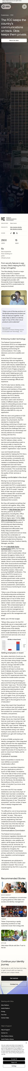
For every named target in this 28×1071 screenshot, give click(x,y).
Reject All (14, 1062)
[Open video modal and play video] (14, 297)
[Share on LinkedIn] (14, 233)
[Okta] (6, 6)
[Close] (26, 1043)
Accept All (14, 1059)
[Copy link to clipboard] (11, 233)
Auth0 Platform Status (7, 1039)
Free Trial (3, 1014)
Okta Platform (5, 1005)
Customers (5, 15)
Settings (14, 1066)
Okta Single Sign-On (16, 509)
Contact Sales (5, 1017)
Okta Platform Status (7, 1036)
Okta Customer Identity (16, 227)
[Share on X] (17, 233)
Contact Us (4, 1033)
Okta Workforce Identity (16, 229)
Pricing (3, 1011)
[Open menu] (24, 6)
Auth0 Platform (5, 1008)
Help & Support (5, 1029)
